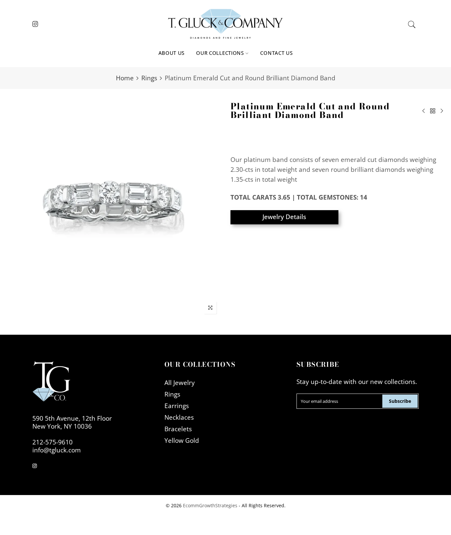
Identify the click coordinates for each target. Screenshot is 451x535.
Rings (149, 78)
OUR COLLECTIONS (220, 53)
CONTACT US (276, 53)
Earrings (176, 405)
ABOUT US (171, 53)
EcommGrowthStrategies (210, 505)
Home (125, 78)
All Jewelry (179, 382)
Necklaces (179, 417)
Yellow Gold (181, 440)
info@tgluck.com (56, 450)
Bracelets (178, 429)
